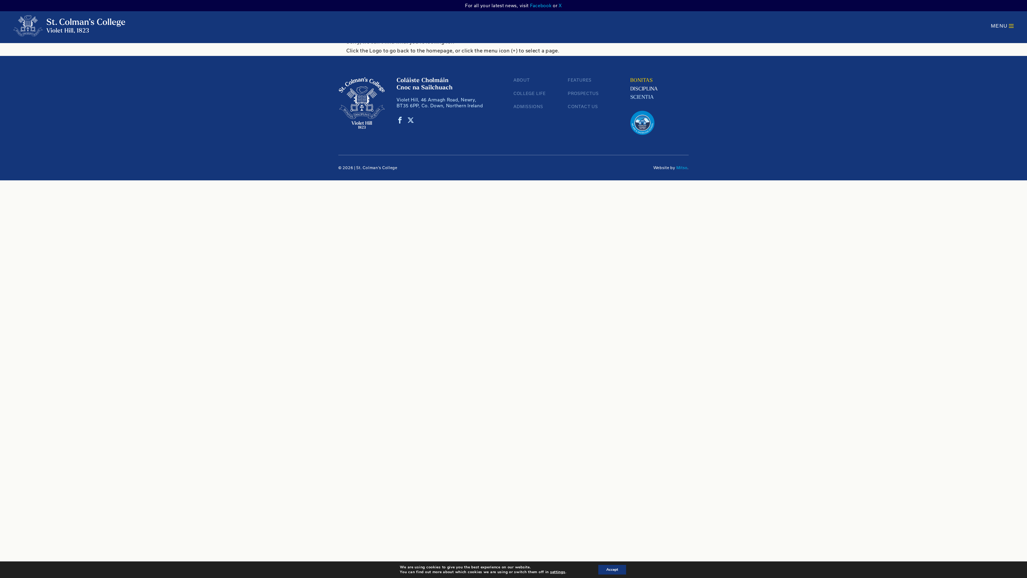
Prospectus (583, 93)
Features (580, 80)
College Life (530, 93)
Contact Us (583, 106)
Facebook (541, 5)
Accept (612, 569)
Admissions (528, 106)
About (522, 80)
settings (557, 572)
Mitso (682, 167)
